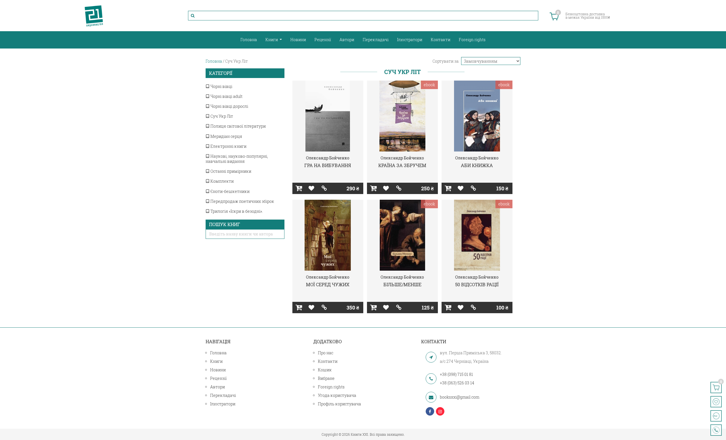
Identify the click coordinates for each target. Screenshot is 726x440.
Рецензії (323, 39)
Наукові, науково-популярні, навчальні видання (237, 158)
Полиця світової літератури (238, 126)
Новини (298, 39)
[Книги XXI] (94, 15)
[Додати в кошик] (298, 188)
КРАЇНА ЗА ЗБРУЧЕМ (402, 165)
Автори (346, 39)
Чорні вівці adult (226, 96)
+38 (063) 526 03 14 (457, 383)
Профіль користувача (339, 404)
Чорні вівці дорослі (229, 106)
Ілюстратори (409, 39)
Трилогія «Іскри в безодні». (236, 211)
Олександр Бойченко (327, 158)
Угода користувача (337, 395)
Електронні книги (228, 146)
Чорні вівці (221, 86)
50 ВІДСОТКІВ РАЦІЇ (477, 284)
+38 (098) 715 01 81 (456, 374)
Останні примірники (230, 171)
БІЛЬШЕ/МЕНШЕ (402, 284)
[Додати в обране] (311, 188)
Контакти (440, 39)
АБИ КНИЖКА (477, 165)
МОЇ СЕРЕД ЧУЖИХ (327, 284)
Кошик (325, 369)
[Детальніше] (324, 188)
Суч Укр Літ (221, 116)
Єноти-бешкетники (230, 191)
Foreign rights (472, 39)
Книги (272, 39)
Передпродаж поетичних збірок (242, 201)
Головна (248, 39)
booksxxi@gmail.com (459, 397)
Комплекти (222, 181)
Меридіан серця (226, 136)
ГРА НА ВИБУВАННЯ (327, 165)
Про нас (325, 352)
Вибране (326, 378)
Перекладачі (376, 39)
